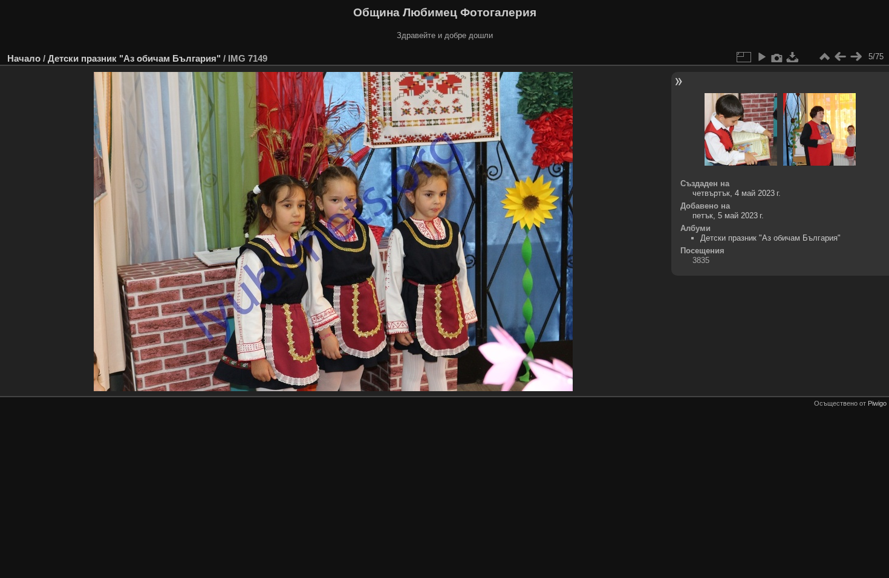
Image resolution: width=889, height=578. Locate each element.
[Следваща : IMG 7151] (856, 57)
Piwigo (877, 403)
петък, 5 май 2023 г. (728, 215)
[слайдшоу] (761, 57)
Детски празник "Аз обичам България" (134, 58)
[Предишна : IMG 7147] (840, 57)
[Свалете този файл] (793, 57)
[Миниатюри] (824, 57)
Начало (24, 58)
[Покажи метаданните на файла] (777, 57)
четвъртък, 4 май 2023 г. (736, 193)
